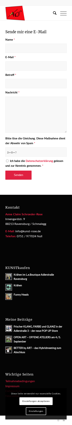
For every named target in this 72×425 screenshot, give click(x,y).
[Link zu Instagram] (58, 420)
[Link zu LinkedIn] (64, 420)
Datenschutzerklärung (39, 161)
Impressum (12, 386)
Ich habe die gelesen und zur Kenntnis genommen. (34, 163)
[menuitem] (52, 13)
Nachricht (12, 92)
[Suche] (52, 13)
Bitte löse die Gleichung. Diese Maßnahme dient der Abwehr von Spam (35, 141)
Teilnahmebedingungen (20, 381)
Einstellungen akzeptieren (36, 401)
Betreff (10, 75)
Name (10, 39)
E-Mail (10, 57)
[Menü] (61, 13)
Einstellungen (36, 411)
